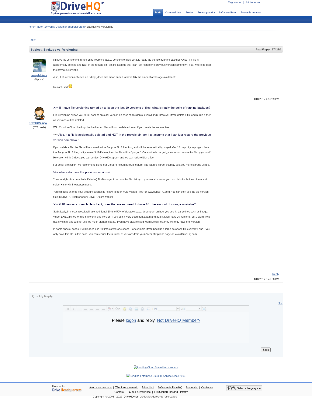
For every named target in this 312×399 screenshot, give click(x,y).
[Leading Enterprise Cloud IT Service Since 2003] (156, 376)
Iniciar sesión (253, 2)
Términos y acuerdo (126, 387)
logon (131, 320)
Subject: (37, 49)
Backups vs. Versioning (100, 26)
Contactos (207, 387)
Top (280, 303)
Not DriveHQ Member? (178, 320)
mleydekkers (39, 75)
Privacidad (148, 387)
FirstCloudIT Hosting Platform (171, 391)
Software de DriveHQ (170, 387)
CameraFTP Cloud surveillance (132, 391)
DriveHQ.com (131, 396)
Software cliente (227, 12)
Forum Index (36, 26)
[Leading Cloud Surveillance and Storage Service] (156, 367)
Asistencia (192, 387)
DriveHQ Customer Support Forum (65, 26)
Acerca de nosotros (250, 12)
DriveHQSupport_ (39, 123)
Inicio (158, 12)
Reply (32, 39)
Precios (189, 12)
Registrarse (234, 2)
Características (173, 12)
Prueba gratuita (206, 12)
